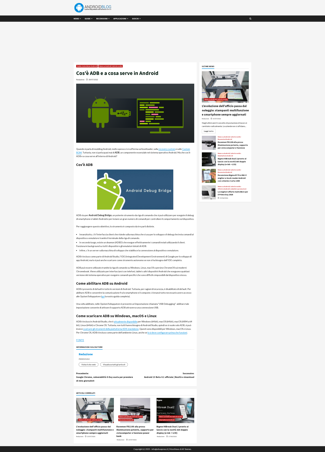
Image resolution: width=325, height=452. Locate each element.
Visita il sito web (88, 364)
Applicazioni (119, 18)
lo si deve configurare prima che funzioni (167, 332)
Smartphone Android (166, 420)
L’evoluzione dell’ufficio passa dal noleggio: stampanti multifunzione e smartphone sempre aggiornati (95, 429)
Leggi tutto (210, 131)
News (76, 18)
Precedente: (104, 377)
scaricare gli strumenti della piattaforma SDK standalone (111, 328)
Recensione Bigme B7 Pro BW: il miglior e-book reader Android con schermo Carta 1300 (209, 176)
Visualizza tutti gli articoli (114, 364)
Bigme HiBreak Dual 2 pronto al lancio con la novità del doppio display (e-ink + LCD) (173, 429)
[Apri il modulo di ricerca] (250, 18)
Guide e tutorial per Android (87, 66)
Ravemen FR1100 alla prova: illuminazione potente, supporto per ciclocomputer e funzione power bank (209, 143)
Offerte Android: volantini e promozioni (232, 189)
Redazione (80, 79)
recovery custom (166, 149)
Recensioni (102, 18)
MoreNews (174, 449)
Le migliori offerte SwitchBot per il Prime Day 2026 (209, 192)
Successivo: (169, 375)
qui (103, 296)
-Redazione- (120, 440)
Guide (88, 18)
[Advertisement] (162, 41)
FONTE (80, 340)
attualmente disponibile (125, 321)
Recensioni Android (126, 420)
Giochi (135, 18)
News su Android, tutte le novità (110, 66)
